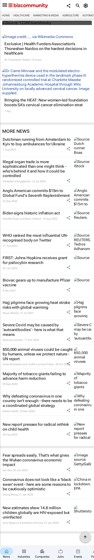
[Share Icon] (68, 149)
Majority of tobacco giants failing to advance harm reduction (34, 376)
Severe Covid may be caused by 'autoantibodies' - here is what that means (33, 329)
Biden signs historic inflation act (31, 213)
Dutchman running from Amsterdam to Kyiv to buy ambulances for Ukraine (37, 141)
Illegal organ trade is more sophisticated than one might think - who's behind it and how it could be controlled (34, 168)
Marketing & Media (46, 15)
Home (6, 15)
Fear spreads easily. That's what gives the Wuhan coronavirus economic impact (36, 460)
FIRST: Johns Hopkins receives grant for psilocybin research (35, 260)
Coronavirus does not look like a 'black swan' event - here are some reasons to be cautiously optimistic (37, 484)
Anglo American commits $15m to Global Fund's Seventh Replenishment (36, 193)
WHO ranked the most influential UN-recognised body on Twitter (35, 237)
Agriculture (70, 15)
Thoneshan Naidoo (19, 59)
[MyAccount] (86, 5)
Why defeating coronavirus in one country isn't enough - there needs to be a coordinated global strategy (37, 401)
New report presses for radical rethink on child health (36, 426)
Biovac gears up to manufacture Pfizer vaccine (36, 282)
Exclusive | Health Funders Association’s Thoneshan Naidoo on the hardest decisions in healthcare (45, 48)
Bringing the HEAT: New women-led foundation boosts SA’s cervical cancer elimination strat (46, 102)
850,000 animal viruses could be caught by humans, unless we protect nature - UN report (38, 354)
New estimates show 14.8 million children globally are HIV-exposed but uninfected (36, 512)
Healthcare (21, 15)
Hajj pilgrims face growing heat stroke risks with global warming (36, 305)
